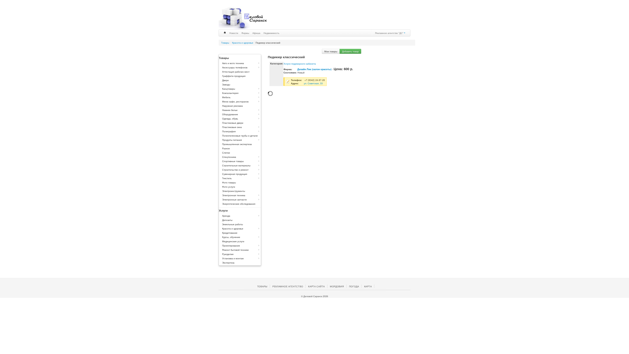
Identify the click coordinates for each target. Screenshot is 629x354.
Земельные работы (232, 224)
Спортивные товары (233, 161)
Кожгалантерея (230, 93)
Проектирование (231, 245)
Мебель (226, 97)
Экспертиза (228, 262)
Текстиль (227, 178)
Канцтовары (228, 88)
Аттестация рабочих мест (235, 71)
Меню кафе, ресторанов (235, 101)
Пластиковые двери (232, 122)
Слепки (226, 152)
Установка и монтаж (233, 258)
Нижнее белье (230, 110)
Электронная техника (233, 195)
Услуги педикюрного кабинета (300, 63)
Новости (233, 33)
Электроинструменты (233, 191)
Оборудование (230, 114)
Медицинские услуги (233, 241)
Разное (226, 148)
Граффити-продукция (234, 76)
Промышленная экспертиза (237, 144)
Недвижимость (271, 33)
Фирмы (245, 33)
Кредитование (229, 232)
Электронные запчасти (234, 199)
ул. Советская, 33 (313, 83)
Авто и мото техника (233, 63)
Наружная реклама (232, 105)
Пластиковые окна (232, 127)
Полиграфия (229, 131)
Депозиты (227, 220)
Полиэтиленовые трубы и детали (240, 135)
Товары (225, 42)
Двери (225, 80)
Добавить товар (350, 51)
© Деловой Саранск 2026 (314, 296)
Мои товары (330, 51)
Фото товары (229, 182)
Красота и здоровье (242, 42)
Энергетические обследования (238, 203)
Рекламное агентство (287, 286)
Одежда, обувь (230, 118)
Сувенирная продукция (234, 174)
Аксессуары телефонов (234, 67)
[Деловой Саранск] (249, 18)
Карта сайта (316, 286)
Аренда (226, 215)
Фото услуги (228, 186)
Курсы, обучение (231, 237)
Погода (354, 286)
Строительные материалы (236, 165)
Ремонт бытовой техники (235, 249)
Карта (368, 286)
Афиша (256, 33)
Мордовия (337, 286)
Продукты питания (232, 139)
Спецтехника (229, 156)
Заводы (226, 84)
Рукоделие (228, 254)
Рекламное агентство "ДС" (389, 33)
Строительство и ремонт (235, 169)
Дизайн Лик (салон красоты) (314, 69)
